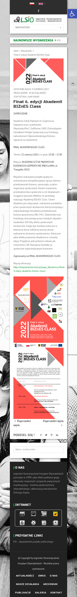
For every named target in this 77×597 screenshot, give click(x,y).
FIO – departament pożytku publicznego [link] (33, 541)
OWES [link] (42, 576)
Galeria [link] (40, 592)
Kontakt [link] (56, 592)
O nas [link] (53, 576)
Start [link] (15, 50)
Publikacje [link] (23, 592)
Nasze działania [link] (27, 584)
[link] (72, 13)
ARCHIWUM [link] (50, 584)
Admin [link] (23, 92)
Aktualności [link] (26, 50)
